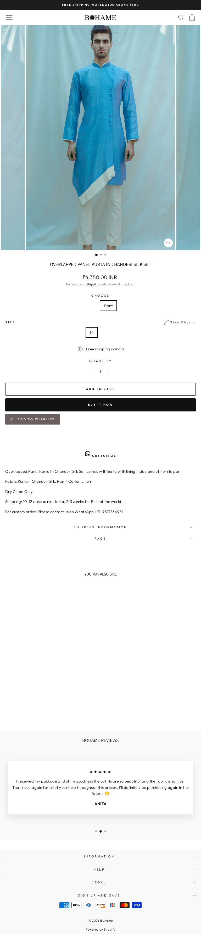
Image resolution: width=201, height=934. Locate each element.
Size (100, 322)
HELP (99, 869)
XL (117, 332)
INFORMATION (99, 856)
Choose (100, 295)
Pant (108, 305)
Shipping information (100, 527)
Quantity (100, 361)
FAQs (100, 538)
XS (65, 332)
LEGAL (99, 882)
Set (91, 305)
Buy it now (100, 404)
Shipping (93, 284)
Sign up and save (99, 895)
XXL (134, 332)
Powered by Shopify (101, 929)
